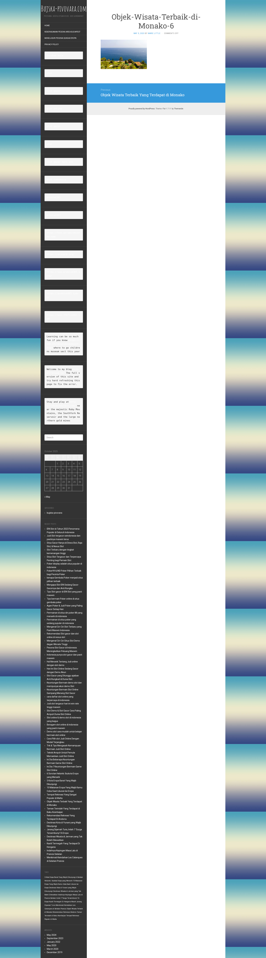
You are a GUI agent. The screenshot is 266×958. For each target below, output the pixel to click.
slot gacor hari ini (60, 161)
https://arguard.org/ (60, 254)
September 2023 (55, 938)
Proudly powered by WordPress (142, 109)
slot (49, 73)
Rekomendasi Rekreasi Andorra (64, 912)
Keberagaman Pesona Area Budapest (62, 32)
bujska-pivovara (54, 513)
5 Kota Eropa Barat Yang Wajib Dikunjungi (60, 877)
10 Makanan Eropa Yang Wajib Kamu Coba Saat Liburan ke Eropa (63, 884)
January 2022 (53, 942)
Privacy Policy (51, 44)
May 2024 (51, 935)
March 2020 (52, 949)
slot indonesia (56, 179)
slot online (54, 108)
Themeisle (178, 109)
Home (47, 25)
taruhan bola (55, 55)
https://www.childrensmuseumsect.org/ (63, 344)
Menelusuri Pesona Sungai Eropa (60, 38)
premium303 (53, 197)
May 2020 (51, 945)
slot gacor (53, 90)
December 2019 (54, 952)
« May (47, 497)
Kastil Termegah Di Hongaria (60, 902)
